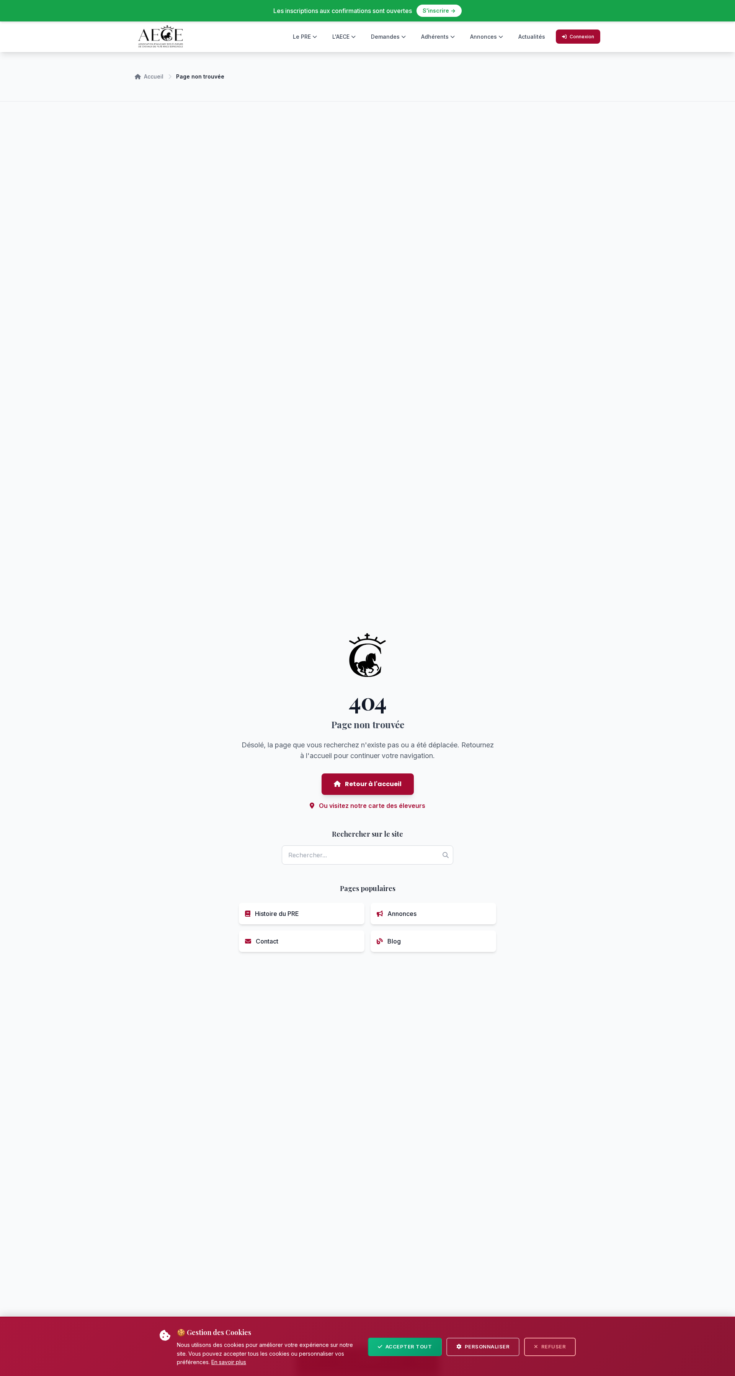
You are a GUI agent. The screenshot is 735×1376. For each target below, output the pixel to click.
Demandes (385, 36)
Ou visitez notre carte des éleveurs (371, 805)
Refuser (553, 1346)
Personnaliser (487, 1346)
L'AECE (341, 36)
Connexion (582, 36)
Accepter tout (408, 1346)
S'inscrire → (439, 10)
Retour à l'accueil (373, 784)
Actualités (531, 36)
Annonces (483, 36)
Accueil (153, 76)
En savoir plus (228, 1362)
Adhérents (435, 36)
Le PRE (302, 36)
